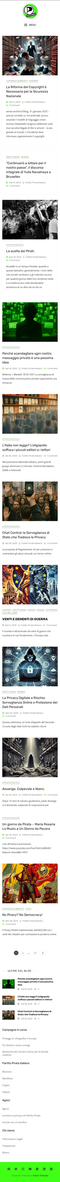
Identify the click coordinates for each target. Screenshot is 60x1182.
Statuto (6, 1091)
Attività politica (14, 244)
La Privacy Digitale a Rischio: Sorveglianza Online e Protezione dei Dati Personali (29, 702)
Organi (6, 1085)
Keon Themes (40, 1175)
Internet (33, 80)
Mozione (6, 1071)
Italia (28, 908)
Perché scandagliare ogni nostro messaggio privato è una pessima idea (27, 357)
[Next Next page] (42, 953)
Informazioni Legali (12, 1138)
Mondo (25, 156)
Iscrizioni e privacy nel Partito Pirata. (21, 1115)
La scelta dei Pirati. (20, 251)
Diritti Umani (13, 156)
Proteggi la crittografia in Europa (19, 1038)
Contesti (7, 609)
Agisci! (5, 1108)
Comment (15, 105)
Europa (31, 609)
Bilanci (5, 1152)
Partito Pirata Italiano (35, 102)
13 (35, 952)
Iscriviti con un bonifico (14, 1122)
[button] (30, 25)
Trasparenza (8, 1145)
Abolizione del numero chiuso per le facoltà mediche (25, 1053)
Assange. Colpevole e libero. (23, 789)
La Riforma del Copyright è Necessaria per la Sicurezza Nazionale (27, 91)
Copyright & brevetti (17, 80)
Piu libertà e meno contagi (16, 1045)
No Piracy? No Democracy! (22, 915)
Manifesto (7, 1078)
